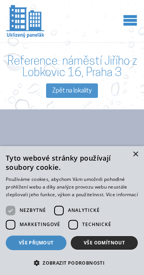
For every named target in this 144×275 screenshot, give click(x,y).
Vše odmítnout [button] (104, 242)
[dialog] (72, 210)
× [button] (135, 154)
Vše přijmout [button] (36, 242)
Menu (130, 20)
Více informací (122, 194)
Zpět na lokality (72, 90)
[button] (72, 262)
